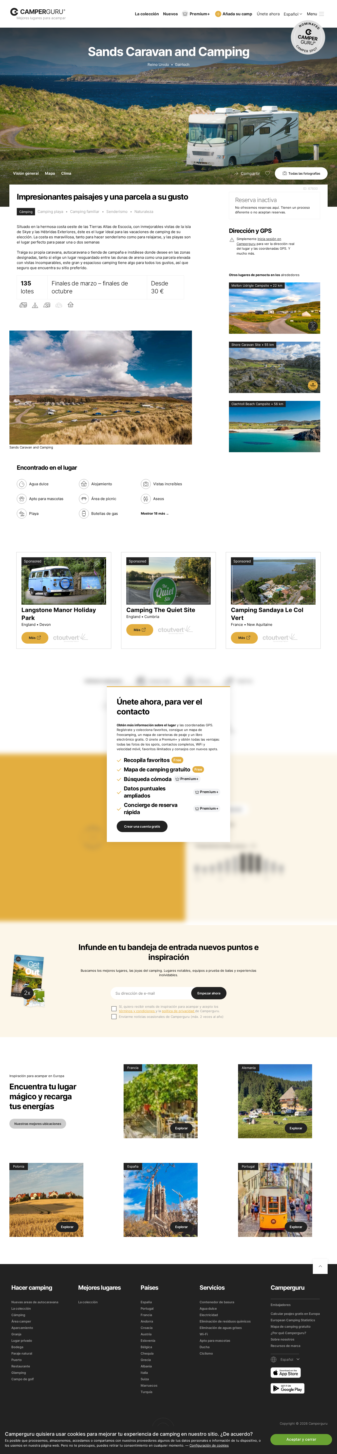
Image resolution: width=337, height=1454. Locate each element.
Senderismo (117, 211)
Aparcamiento (22, 1328)
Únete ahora (268, 13)
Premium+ (200, 13)
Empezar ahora (208, 993)
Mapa (50, 173)
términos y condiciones (137, 1011)
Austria (146, 1334)
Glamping (18, 1373)
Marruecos (149, 1385)
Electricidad (209, 1315)
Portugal (147, 1308)
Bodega (17, 1347)
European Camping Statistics (293, 1320)
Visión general (26, 173)
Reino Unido (158, 64)
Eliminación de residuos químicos (225, 1321)
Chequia (147, 1353)
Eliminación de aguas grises (221, 1328)
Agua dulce (208, 1308)
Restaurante (20, 1366)
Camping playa (50, 211)
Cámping (18, 1315)
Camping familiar (84, 211)
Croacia (146, 1328)
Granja (16, 1334)
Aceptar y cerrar (301, 1439)
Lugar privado (21, 1340)
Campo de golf (22, 1379)
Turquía (146, 1392)
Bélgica (146, 1347)
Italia (144, 1373)
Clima (66, 173)
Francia (146, 1315)
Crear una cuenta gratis (142, 826)
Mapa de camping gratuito (291, 1326)
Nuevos (170, 13)
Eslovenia (148, 1340)
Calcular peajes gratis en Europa (295, 1314)
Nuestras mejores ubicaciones (37, 1124)
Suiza (145, 1379)
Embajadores (281, 1305)
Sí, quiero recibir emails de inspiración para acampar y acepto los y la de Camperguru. (169, 1009)
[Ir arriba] (320, 1266)
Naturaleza (143, 211)
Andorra (147, 1321)
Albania (146, 1366)
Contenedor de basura (217, 1302)
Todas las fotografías (304, 173)
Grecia (146, 1360)
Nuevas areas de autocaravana (34, 1302)
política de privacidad (178, 1011)
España (146, 1302)
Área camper (21, 1321)
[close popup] (310, 1338)
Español (291, 14)
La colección (147, 13)
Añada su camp (237, 13)
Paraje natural (21, 1353)
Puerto (16, 1360)
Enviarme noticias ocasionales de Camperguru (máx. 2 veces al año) (171, 1017)
